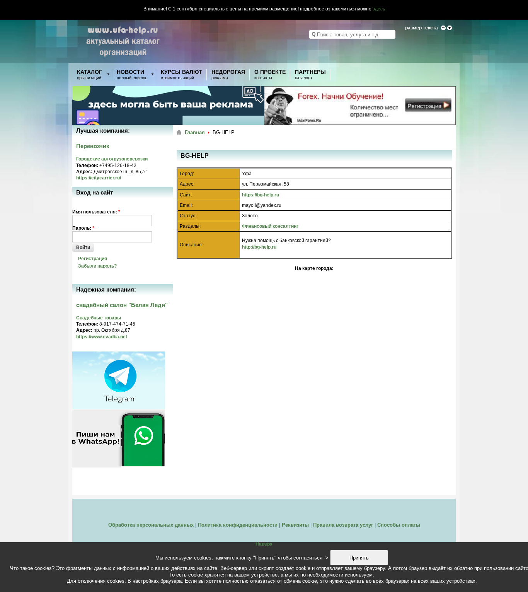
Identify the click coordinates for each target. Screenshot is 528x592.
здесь (379, 9)
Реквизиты (295, 525)
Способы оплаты (398, 525)
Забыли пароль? (97, 266)
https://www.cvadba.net (101, 337)
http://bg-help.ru (259, 247)
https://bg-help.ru (260, 195)
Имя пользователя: (96, 212)
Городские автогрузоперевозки (112, 159)
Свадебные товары (98, 318)
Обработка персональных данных (151, 525)
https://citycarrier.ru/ (98, 178)
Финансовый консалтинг (270, 226)
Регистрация (92, 258)
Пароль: (83, 228)
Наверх (264, 544)
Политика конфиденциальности (238, 525)
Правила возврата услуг (343, 525)
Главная (195, 132)
